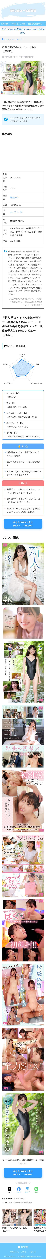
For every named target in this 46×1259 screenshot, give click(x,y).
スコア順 (4, 24)
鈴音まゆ (14, 197)
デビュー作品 (16, 1202)
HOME (24, 1247)
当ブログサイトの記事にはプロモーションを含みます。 (23, 31)
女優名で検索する (35, 24)
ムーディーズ (16, 212)
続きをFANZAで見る (23, 524)
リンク (33, 1252)
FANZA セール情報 (18, 24)
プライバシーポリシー (19, 1252)
